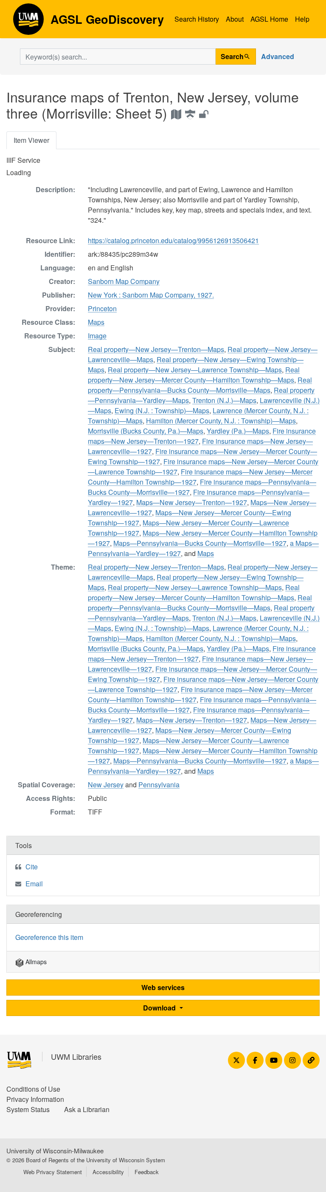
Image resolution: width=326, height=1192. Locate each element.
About (235, 19)
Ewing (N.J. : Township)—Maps (162, 410)
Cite (31, 866)
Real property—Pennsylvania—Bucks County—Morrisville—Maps (200, 385)
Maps (96, 322)
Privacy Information (35, 1099)
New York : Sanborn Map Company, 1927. (151, 295)
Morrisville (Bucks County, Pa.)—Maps (145, 431)
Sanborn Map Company (124, 281)
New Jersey (106, 784)
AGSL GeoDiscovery (28, 22)
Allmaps (35, 961)
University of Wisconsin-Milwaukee (55, 1150)
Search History (196, 19)
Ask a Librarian (87, 1109)
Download (160, 1008)
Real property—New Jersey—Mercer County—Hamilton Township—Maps (194, 375)
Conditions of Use (33, 1089)
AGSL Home (269, 19)
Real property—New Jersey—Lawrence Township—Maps (195, 370)
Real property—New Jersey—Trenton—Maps (156, 349)
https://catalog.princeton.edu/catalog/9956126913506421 (173, 240)
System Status (28, 1109)
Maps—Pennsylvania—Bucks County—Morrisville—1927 (200, 543)
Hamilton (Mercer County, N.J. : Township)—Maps (221, 421)
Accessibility (108, 1172)
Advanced (277, 56)
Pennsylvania (159, 784)
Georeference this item (49, 937)
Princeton (102, 308)
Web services (163, 987)
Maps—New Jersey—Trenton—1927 (191, 502)
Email (34, 883)
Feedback (147, 1172)
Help (302, 19)
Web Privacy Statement (52, 1172)
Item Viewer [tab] (31, 140)
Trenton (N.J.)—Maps (224, 400)
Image (97, 336)
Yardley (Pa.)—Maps (238, 431)
